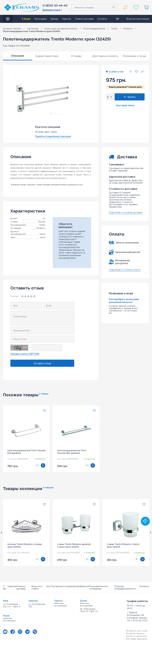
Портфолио (57, 586)
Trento (42, 225)
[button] (145, 521)
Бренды (54, 19)
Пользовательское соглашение (98, 587)
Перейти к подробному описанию (53, 136)
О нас (4, 587)
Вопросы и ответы (36, 587)
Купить (132, 97)
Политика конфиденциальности (125, 587)
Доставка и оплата (105, 56)
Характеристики (46, 56)
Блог (48, 586)
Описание (17, 55)
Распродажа (40, 19)
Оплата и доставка (84, 19)
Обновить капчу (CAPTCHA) (24, 354)
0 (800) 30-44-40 (55, 5)
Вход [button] (128, 19)
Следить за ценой (142, 71)
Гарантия (66, 19)
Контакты (102, 19)
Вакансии (84, 586)
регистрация (142, 19)
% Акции (26, 19)
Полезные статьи (134, 56)
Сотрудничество (71, 586)
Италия (41, 221)
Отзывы (76, 56)
